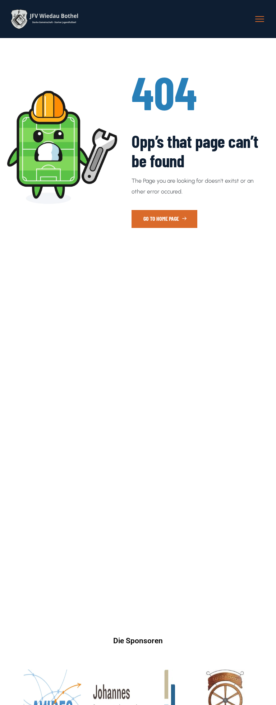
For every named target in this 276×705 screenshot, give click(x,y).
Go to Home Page (161, 218)
